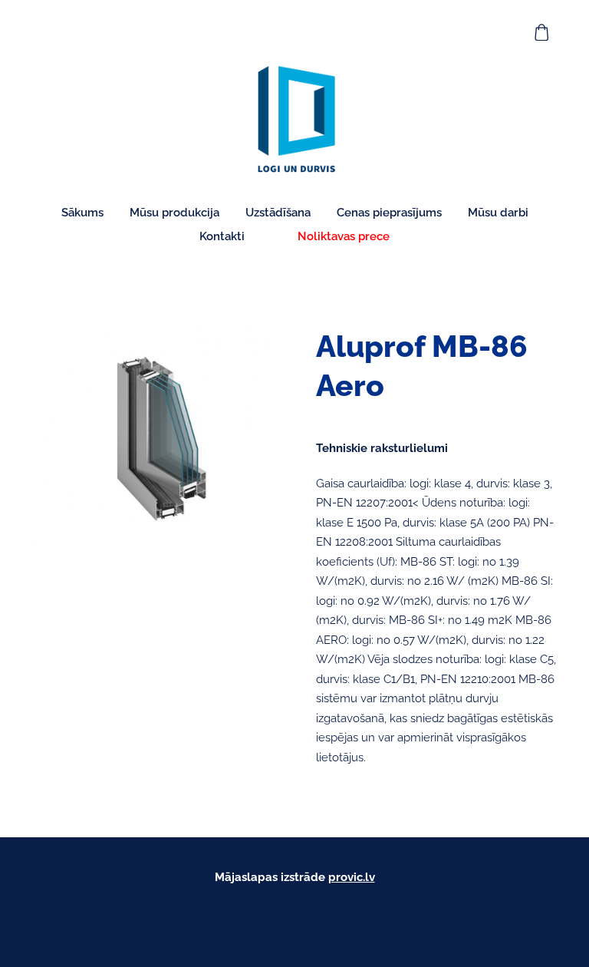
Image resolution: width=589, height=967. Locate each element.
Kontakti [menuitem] (222, 236)
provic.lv (351, 877)
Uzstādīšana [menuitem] (278, 212)
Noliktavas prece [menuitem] (344, 236)
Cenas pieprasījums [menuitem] (389, 212)
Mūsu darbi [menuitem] (498, 212)
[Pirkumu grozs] (542, 32)
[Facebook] (294, 918)
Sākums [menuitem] (82, 212)
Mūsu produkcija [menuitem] (174, 212)
